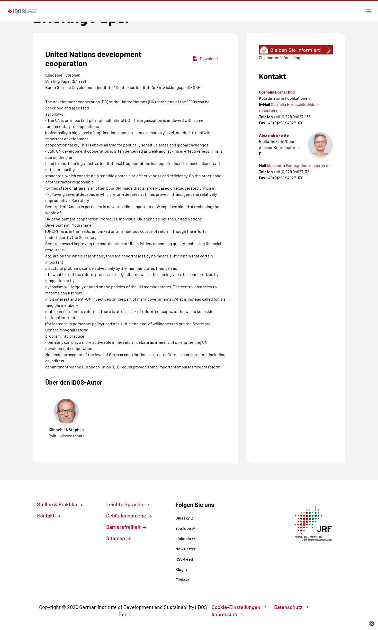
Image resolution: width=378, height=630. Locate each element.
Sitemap (116, 538)
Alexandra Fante (274, 135)
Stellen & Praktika (57, 504)
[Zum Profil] (320, 144)
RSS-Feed (184, 559)
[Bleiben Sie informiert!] (296, 49)
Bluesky (183, 517)
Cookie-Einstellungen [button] (236, 607)
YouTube (183, 528)
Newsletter (185, 548)
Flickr (180, 579)
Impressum (224, 614)
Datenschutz (288, 607)
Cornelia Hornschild (277, 91)
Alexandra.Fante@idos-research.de (299, 165)
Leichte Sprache (125, 504)
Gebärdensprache (126, 515)
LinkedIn (183, 538)
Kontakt (46, 515)
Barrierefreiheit (124, 527)
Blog (179, 569)
